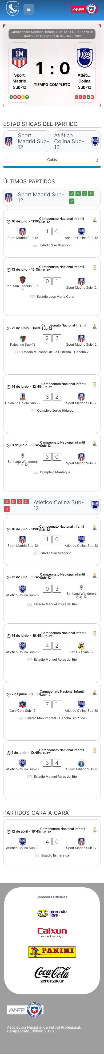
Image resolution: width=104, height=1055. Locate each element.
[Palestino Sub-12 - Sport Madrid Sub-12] (52, 345)
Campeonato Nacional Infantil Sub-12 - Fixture (44, 32)
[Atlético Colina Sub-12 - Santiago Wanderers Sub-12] (52, 594)
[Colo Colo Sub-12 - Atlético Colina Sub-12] (52, 711)
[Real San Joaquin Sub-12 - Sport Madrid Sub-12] (52, 286)
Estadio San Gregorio (37, 36)
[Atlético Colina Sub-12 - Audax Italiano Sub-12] (52, 769)
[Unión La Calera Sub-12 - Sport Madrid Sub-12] (52, 403)
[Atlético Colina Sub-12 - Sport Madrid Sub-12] (52, 843)
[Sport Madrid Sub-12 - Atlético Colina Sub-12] (52, 233)
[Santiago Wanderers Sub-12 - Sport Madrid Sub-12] (52, 462)
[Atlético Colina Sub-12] (85, 72)
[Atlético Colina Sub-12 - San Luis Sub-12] (52, 652)
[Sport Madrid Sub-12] (19, 72)
